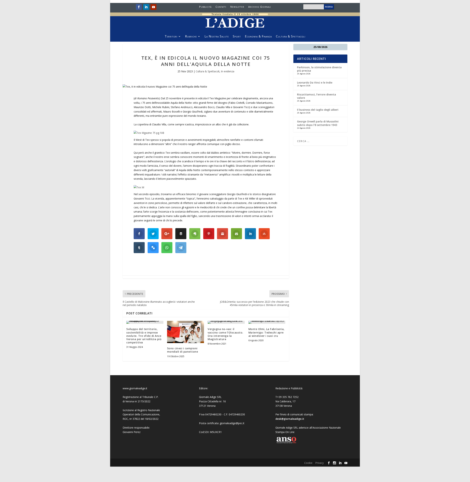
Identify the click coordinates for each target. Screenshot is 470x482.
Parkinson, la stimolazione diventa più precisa (319, 69)
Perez (137, 432)
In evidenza (227, 71)
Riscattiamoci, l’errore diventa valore (316, 96)
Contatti (221, 7)
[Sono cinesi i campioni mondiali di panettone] (185, 332)
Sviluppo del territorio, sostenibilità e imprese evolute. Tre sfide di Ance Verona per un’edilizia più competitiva (143, 335)
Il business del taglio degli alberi (317, 109)
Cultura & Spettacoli (290, 36)
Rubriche (191, 36)
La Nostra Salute (217, 36)
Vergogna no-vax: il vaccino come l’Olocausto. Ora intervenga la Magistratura (225, 334)
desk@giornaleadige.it (289, 419)
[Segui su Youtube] (153, 7)
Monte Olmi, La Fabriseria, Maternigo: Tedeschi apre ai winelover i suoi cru (266, 332)
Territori (171, 36)
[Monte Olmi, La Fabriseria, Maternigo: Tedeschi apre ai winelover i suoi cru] (266, 322)
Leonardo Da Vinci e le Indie (314, 82)
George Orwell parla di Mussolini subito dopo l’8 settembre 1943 (318, 123)
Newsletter (237, 7)
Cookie (308, 463)
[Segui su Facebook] (139, 7)
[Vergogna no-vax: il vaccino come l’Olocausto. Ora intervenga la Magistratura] (226, 322)
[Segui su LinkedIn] (146, 7)
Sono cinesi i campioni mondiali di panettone (182, 350)
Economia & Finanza (258, 36)
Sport (237, 36)
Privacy (319, 463)
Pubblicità (205, 7)
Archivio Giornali (259, 7)
